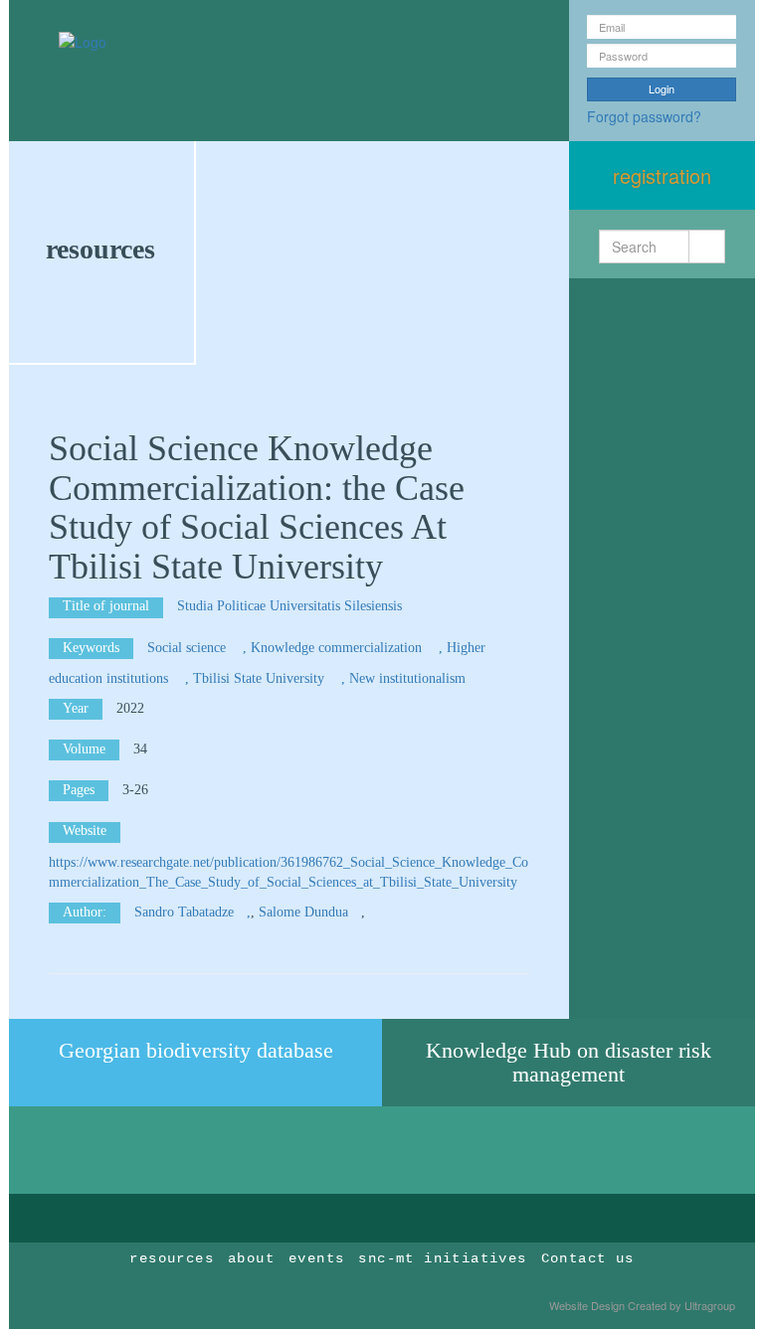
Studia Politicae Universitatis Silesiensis (291, 605)
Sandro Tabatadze (184, 912)
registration (662, 175)
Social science (188, 647)
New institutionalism (409, 678)
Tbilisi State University (260, 678)
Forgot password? (644, 116)
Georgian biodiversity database (196, 1050)
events (316, 1258)
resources (100, 249)
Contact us (588, 1258)
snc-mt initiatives (442, 1258)
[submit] (706, 246)
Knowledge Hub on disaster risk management (568, 1062)
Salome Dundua (303, 912)
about (251, 1258)
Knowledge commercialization (338, 647)
